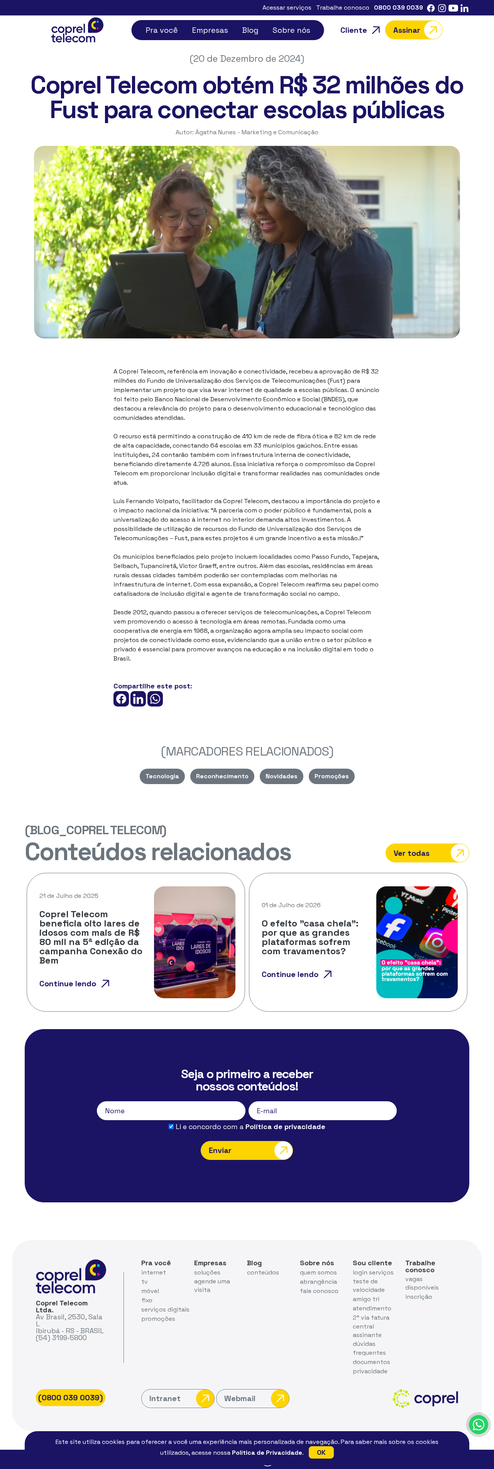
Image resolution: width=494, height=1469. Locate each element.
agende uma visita (212, 1285)
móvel (150, 1291)
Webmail (239, 1398)
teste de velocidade (369, 1285)
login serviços (373, 1272)
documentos (371, 1362)
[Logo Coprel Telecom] (71, 1275)
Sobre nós (291, 30)
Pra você (161, 30)
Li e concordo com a (249, 1126)
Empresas (210, 30)
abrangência (318, 1282)
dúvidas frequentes (369, 1348)
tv (144, 1282)
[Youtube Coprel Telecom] (453, 7)
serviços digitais (165, 1309)
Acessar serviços (286, 7)
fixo (146, 1300)
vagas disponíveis (422, 1283)
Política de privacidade (285, 1126)
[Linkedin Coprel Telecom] (464, 7)
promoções (158, 1319)
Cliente (353, 30)
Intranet (165, 1398)
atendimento (372, 1308)
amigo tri (366, 1299)
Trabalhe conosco (342, 7)
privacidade (370, 1371)
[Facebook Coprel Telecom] (431, 7)
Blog (250, 30)
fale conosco (319, 1291)
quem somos (318, 1272)
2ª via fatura (371, 1317)
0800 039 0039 (398, 7)
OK (321, 1452)
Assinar (406, 30)
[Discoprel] (478, 1424)
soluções (207, 1272)
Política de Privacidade (267, 1453)
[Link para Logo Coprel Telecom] (77, 29)
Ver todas (412, 853)
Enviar (220, 1150)
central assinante (367, 1330)
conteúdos (263, 1272)
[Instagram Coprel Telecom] (442, 7)
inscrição (418, 1297)
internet (153, 1272)
